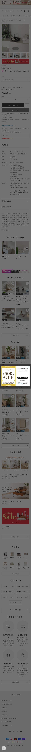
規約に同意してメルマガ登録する (23, 377)
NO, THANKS (22, 380)
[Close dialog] (28, 366)
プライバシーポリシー (20, 383)
